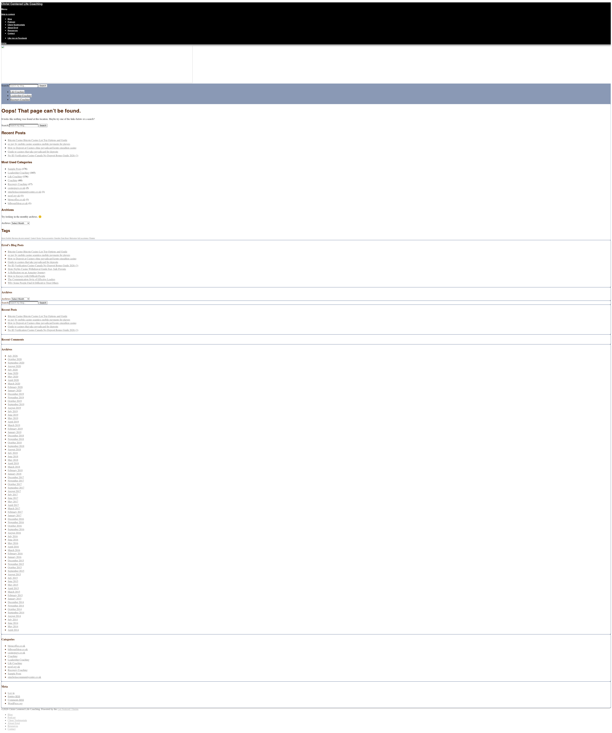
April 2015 (13, 588)
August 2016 (14, 532)
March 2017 (14, 508)
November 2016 (16, 522)
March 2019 (14, 425)
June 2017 (13, 498)
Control (33, 238)
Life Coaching (17, 91)
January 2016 (14, 557)
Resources (13, 30)
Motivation (73, 238)
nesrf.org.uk (14, 195)
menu (3, 43)
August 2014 (14, 616)
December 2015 (16, 560)
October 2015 (15, 567)
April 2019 (13, 421)
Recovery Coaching (20, 99)
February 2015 (15, 595)
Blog (10, 19)
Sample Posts (14, 168)
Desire (38, 238)
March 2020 (14, 383)
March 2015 (14, 591)
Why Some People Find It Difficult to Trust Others (33, 282)
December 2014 (16, 602)
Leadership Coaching (21, 95)
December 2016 (16, 518)
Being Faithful (6, 238)
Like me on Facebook (17, 38)
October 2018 (15, 442)
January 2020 (14, 390)
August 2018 (14, 449)
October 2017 (15, 484)
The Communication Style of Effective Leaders (31, 279)
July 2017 (13, 494)
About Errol (13, 27)
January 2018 (14, 473)
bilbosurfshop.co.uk (18, 203)
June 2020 (13, 373)
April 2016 (13, 546)
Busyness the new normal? (21, 238)
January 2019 (14, 432)
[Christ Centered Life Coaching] (97, 82)
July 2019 (13, 411)
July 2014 (13, 619)
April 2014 (13, 629)
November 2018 (16, 439)
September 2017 (16, 487)
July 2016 (13, 536)
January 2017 (14, 515)
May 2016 (13, 543)
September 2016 (16, 529)
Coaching (13, 180)
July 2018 (13, 452)
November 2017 (16, 480)
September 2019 (16, 404)
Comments (16, 699)
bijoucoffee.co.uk (16, 199)
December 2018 (16, 435)
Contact (11, 33)
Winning (92, 238)
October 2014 (15, 609)
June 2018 (13, 456)
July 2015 (13, 577)
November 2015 (16, 564)
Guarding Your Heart (61, 238)
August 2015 (14, 574)
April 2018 (13, 463)
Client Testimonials (16, 24)
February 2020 (15, 387)
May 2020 (13, 376)
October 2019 (15, 401)
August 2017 (14, 491)
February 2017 (15, 511)
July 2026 (13, 355)
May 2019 (13, 418)
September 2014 (16, 612)
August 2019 (14, 407)
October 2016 (15, 525)
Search (4, 85)
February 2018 (15, 470)
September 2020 (16, 362)
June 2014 (13, 623)
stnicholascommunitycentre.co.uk (24, 191)
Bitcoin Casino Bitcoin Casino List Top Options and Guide (37, 140)
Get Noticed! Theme (68, 709)
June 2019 (13, 414)
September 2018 (16, 446)
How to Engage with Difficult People (26, 276)
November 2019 (16, 397)
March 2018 (14, 466)
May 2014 (13, 626)
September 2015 (16, 570)
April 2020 (13, 380)
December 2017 (16, 477)
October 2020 (15, 359)
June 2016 (13, 539)
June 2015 (13, 581)
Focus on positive (48, 238)
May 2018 (13, 460)
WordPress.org (15, 703)
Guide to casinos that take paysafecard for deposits (33, 151)
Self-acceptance (83, 238)
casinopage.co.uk (16, 188)
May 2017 (13, 501)
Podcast (11, 21)
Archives (5, 223)
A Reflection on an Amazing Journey (26, 272)
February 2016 (15, 553)
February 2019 (15, 428)
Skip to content (8, 14)
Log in (11, 693)
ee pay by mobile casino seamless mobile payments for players (39, 144)
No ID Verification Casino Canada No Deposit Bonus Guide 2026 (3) (43, 155)
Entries (14, 696)
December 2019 (16, 394)
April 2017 (13, 505)
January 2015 (14, 598)
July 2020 (13, 369)
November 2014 (16, 605)
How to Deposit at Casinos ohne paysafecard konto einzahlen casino (42, 147)
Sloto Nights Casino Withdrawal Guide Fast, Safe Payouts (37, 269)
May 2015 (13, 584)
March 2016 (14, 550)
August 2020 (14, 366)
